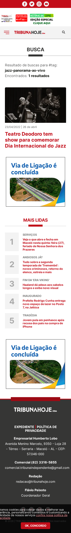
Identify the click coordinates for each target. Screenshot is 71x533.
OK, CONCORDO (35, 525)
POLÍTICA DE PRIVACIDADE (41, 429)
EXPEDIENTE (24, 427)
